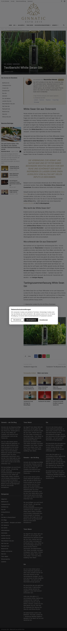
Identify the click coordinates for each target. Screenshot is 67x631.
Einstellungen (44, 319)
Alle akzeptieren (31, 319)
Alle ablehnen (17, 319)
